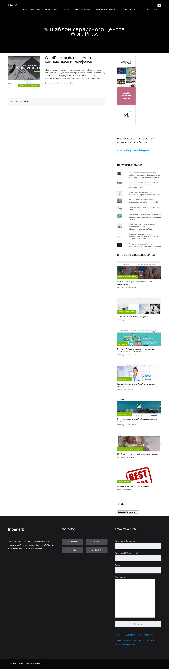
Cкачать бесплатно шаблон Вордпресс (132, 316)
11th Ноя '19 (132, 355)
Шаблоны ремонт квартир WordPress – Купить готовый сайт (144, 193)
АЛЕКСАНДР (51, 83)
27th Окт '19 (128, 390)
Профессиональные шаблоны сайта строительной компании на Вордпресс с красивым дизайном (144, 175)
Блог (155, 9)
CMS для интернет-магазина (77, 9)
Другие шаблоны (129, 9)
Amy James (121, 457)
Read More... (101, 83)
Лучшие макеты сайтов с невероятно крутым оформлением (145, 245)
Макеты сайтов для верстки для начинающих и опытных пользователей (144, 184)
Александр (121, 287)
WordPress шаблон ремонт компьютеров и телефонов (68, 59)
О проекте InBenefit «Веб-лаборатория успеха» (136, 635)
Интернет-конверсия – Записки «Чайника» (134, 486)
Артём (119, 390)
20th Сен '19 (132, 287)
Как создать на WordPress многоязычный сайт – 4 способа (143, 201)
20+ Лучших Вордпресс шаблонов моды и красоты (137, 454)
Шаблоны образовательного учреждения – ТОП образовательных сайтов (142, 226)
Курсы (145, 9)
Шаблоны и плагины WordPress (44, 9)
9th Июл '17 (128, 489)
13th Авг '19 (132, 425)
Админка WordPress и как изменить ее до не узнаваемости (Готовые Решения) (144, 236)
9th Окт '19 (132, 320)
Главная (23, 9)
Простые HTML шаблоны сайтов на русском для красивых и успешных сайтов (145, 216)
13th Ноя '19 (131, 457)
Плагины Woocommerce (106, 9)
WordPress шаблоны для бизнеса (29, 85)
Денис (119, 489)
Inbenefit (13, 5)
